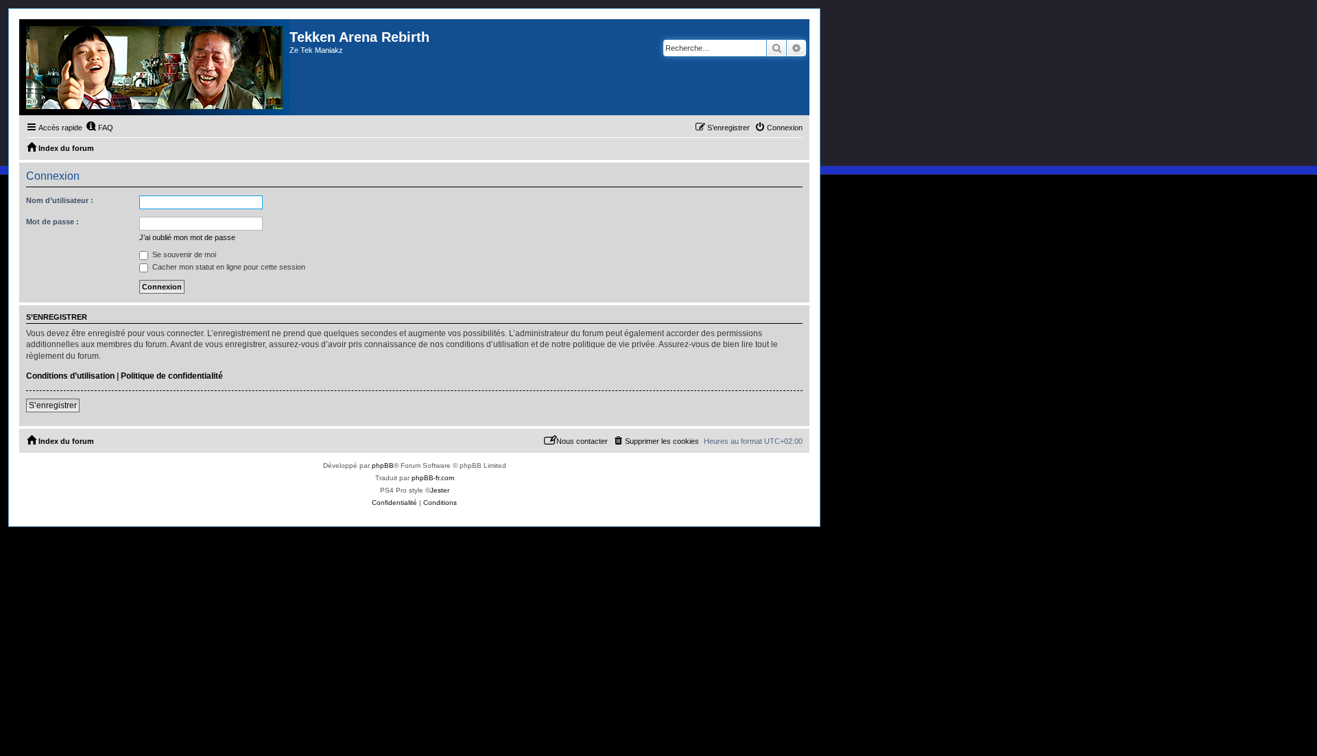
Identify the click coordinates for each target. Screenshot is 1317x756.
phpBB (383, 465)
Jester (439, 490)
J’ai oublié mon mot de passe (187, 237)
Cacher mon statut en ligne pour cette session (227, 267)
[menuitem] (99, 127)
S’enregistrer (53, 405)
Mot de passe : (52, 221)
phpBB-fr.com (433, 478)
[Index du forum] (154, 67)
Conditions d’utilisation (70, 376)
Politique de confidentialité (172, 376)
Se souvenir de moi (183, 254)
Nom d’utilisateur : (59, 200)
